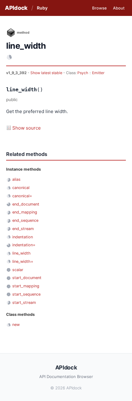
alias (16, 179)
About (119, 8)
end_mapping (24, 212)
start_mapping (25, 286)
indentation (22, 237)
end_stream (23, 228)
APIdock (16, 8)
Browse (99, 8)
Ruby (42, 7)
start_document (26, 277)
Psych (82, 72)
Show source (26, 128)
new (16, 324)
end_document (25, 204)
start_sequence (26, 294)
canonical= (22, 196)
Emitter (98, 72)
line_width (21, 253)
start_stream (24, 302)
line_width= (22, 261)
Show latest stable (46, 72)
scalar (17, 269)
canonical (20, 187)
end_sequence (25, 220)
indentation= (23, 245)
